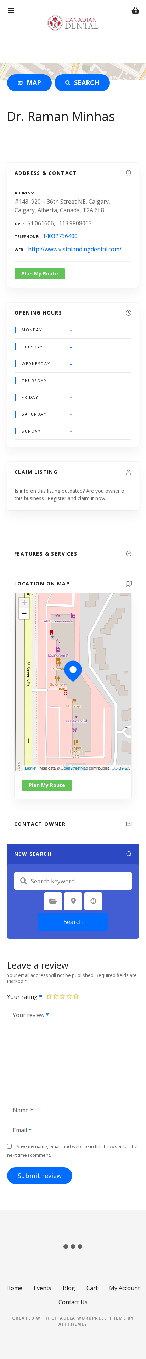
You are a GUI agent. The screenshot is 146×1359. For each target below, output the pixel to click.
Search (73, 921)
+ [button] (24, 602)
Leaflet (30, 768)
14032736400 (60, 236)
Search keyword (23, 881)
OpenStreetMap (74, 768)
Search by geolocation (93, 901)
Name (18, 1110)
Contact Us (73, 1302)
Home (14, 1288)
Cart (92, 1288)
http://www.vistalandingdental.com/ (75, 249)
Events (42, 1288)
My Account (124, 1288)
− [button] (24, 613)
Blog (69, 1288)
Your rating (23, 997)
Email (17, 1130)
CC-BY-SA (121, 768)
